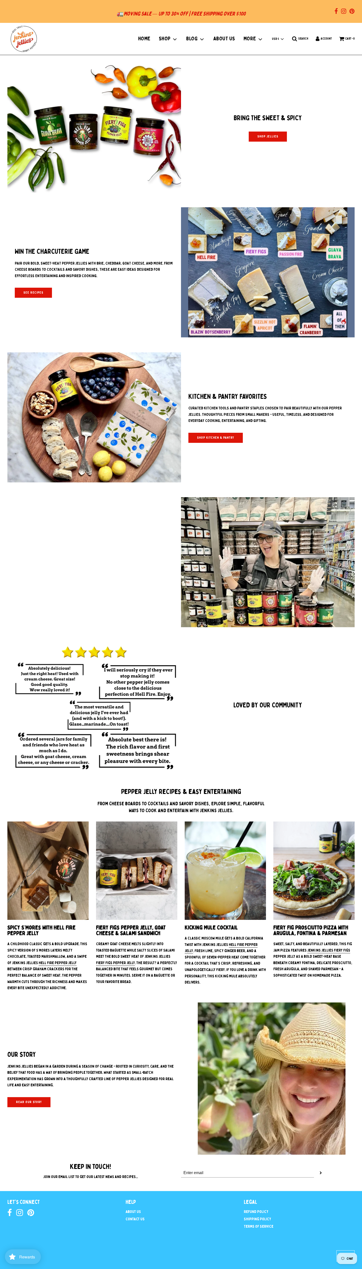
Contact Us (135, 1219)
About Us (133, 1211)
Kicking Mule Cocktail (211, 927)
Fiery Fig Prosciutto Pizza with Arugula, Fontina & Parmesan (310, 930)
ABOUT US (224, 38)
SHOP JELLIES (267, 136)
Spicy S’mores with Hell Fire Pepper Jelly (41, 930)
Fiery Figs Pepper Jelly (115, 962)
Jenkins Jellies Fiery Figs (328, 950)
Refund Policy (256, 1211)
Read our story (29, 1102)
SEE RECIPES (33, 292)
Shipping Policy (257, 1219)
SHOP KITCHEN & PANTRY (215, 437)
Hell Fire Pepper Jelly (58, 962)
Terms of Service (258, 1226)
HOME (144, 38)
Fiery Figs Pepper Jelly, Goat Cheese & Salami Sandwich (131, 930)
